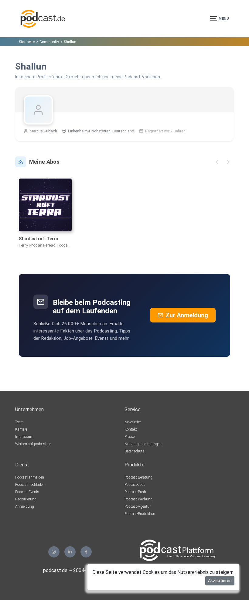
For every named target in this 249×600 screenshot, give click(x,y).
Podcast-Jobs (134, 484)
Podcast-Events (27, 492)
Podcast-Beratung (138, 477)
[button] (217, 162)
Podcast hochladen (30, 484)
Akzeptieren (220, 580)
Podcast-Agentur (137, 506)
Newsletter (132, 422)
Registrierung (25, 499)
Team (19, 422)
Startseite (27, 42)
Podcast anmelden (29, 477)
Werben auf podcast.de (33, 444)
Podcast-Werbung (138, 499)
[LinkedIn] (70, 551)
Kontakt (130, 429)
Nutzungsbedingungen (143, 444)
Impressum (24, 437)
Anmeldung (24, 506)
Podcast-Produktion (139, 514)
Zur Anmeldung (186, 315)
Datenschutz (134, 451)
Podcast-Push (135, 492)
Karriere (21, 429)
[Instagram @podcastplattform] (54, 551)
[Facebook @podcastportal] (86, 551)
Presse (129, 437)
